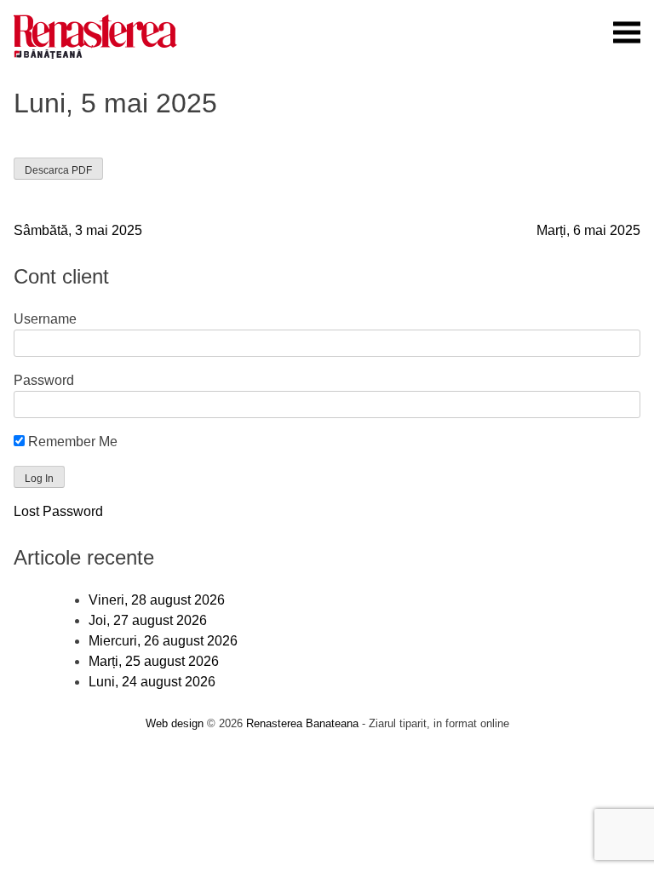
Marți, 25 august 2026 (154, 661)
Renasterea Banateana (302, 723)
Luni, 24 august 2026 (152, 681)
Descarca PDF (58, 170)
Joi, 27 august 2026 (148, 620)
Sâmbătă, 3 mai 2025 (78, 230)
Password (44, 380)
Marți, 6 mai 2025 (588, 230)
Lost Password (58, 511)
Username (45, 319)
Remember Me (71, 441)
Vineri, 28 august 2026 (157, 600)
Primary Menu (627, 32)
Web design (175, 723)
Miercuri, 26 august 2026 (163, 641)
